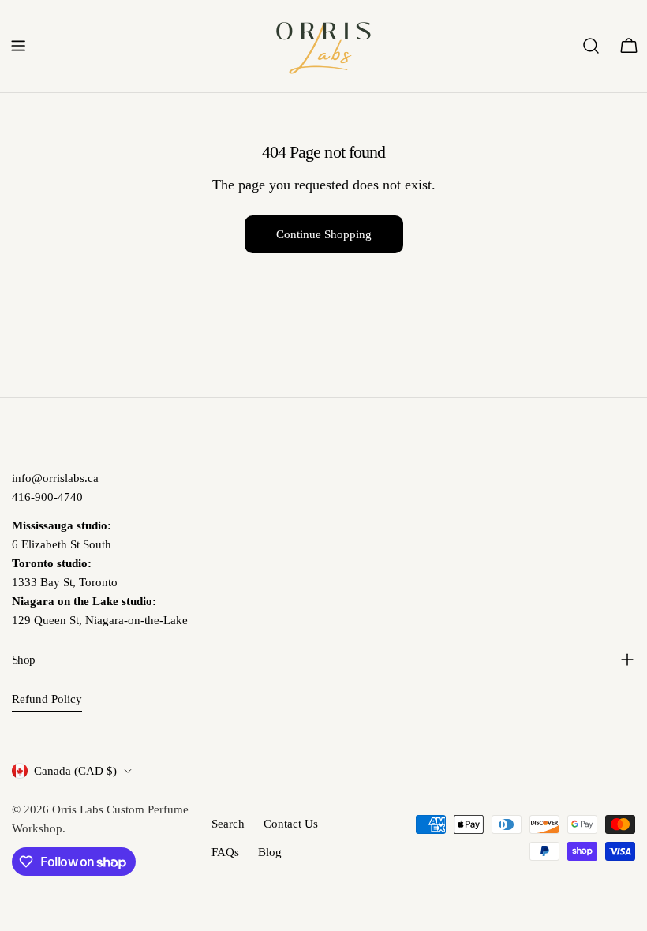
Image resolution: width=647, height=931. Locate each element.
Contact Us (291, 823)
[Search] (591, 46)
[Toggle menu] (18, 46)
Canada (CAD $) (75, 771)
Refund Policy (47, 699)
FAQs (225, 852)
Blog (270, 852)
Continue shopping (324, 234)
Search (228, 823)
